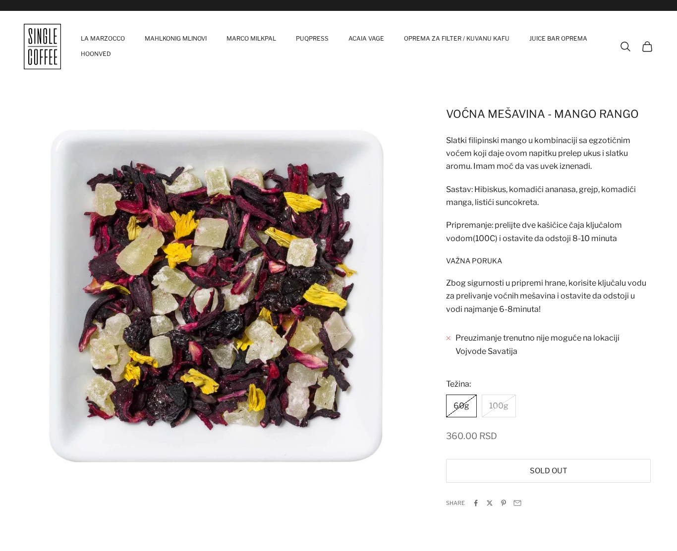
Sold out (548, 470)
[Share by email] (517, 503)
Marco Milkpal (251, 38)
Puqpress (312, 38)
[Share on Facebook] (476, 503)
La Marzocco (103, 38)
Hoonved (96, 53)
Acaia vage (366, 38)
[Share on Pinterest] (504, 503)
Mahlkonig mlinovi (176, 38)
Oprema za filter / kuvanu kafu (456, 38)
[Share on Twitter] (490, 503)
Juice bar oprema (558, 38)
